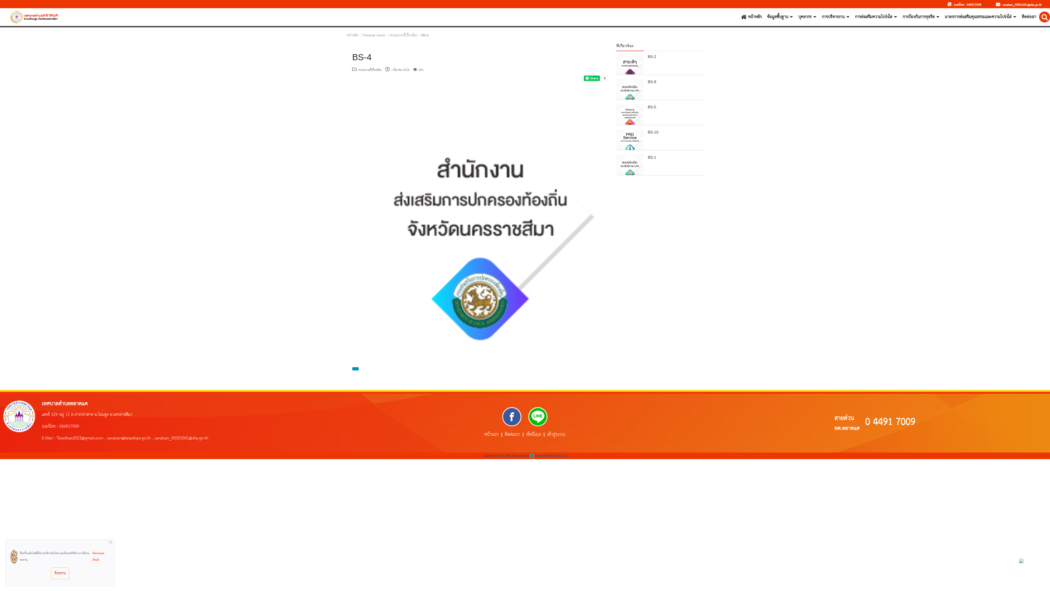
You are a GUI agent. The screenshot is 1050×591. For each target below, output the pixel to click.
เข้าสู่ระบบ (556, 435)
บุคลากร (805, 17)
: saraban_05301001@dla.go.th (1021, 5)
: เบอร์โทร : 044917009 (966, 5)
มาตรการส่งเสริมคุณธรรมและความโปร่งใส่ (978, 17)
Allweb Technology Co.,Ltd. (550, 456)
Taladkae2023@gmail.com (80, 438)
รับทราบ (60, 573)
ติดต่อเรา (1029, 17)
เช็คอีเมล (533, 435)
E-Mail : (49, 438)
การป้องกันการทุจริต (919, 17)
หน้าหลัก (755, 17)
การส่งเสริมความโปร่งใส (873, 17)
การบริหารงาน (833, 17)
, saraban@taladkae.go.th (128, 438)
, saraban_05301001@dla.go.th (180, 438)
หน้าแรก (491, 435)
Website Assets (374, 35)
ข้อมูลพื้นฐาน (777, 17)
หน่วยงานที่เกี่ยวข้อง (403, 35)
